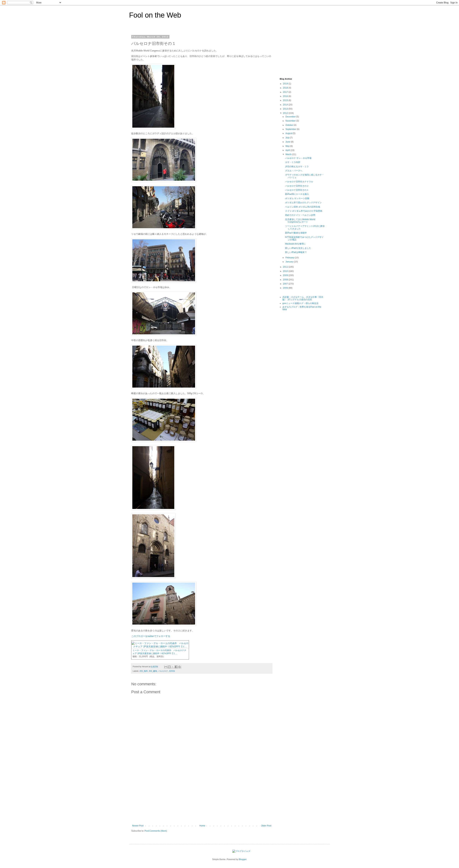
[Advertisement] (202, 797)
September (291, 129)
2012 (285, 113)
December (290, 116)
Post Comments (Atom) (156, 831)
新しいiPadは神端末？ (296, 252)
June (288, 142)
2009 (285, 275)
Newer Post (137, 825)
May (287, 146)
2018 (285, 88)
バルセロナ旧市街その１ (297, 190)
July (287, 137)
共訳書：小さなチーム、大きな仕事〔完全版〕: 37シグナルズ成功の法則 (302, 298)
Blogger (242, 859)
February (290, 257)
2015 (285, 100)
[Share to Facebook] (176, 667)
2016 (285, 96)
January (289, 261)
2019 (285, 83)
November (290, 121)
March (288, 154)
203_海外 (143, 671)
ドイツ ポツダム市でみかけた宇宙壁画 (303, 211)
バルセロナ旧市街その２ (297, 186)
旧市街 (172, 671)
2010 (285, 271)
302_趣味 (153, 671)
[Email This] (166, 667)
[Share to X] (172, 667)
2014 (285, 104)
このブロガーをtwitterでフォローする (150, 636)
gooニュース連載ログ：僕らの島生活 (300, 303)
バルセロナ (163, 671)
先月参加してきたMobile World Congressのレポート (300, 220)
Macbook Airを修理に (295, 244)
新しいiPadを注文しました (298, 248)
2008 (285, 279)
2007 (285, 284)
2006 (285, 288)
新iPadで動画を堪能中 (296, 233)
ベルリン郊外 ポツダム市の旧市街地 (302, 207)
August (289, 133)
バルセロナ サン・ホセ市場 (298, 158)
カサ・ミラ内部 (292, 162)
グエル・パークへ (293, 170)
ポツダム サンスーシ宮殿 (297, 198)
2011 (285, 267)
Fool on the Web (155, 15)
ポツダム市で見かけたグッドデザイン (303, 202)
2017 (285, 92)
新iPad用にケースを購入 (297, 194)
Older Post (266, 825)
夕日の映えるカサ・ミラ (297, 166)
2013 (285, 109)
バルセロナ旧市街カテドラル (299, 181)
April (287, 150)
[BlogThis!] (169, 667)
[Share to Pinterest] (179, 667)
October (289, 125)
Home (202, 825)
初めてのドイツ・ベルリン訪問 (300, 215)
